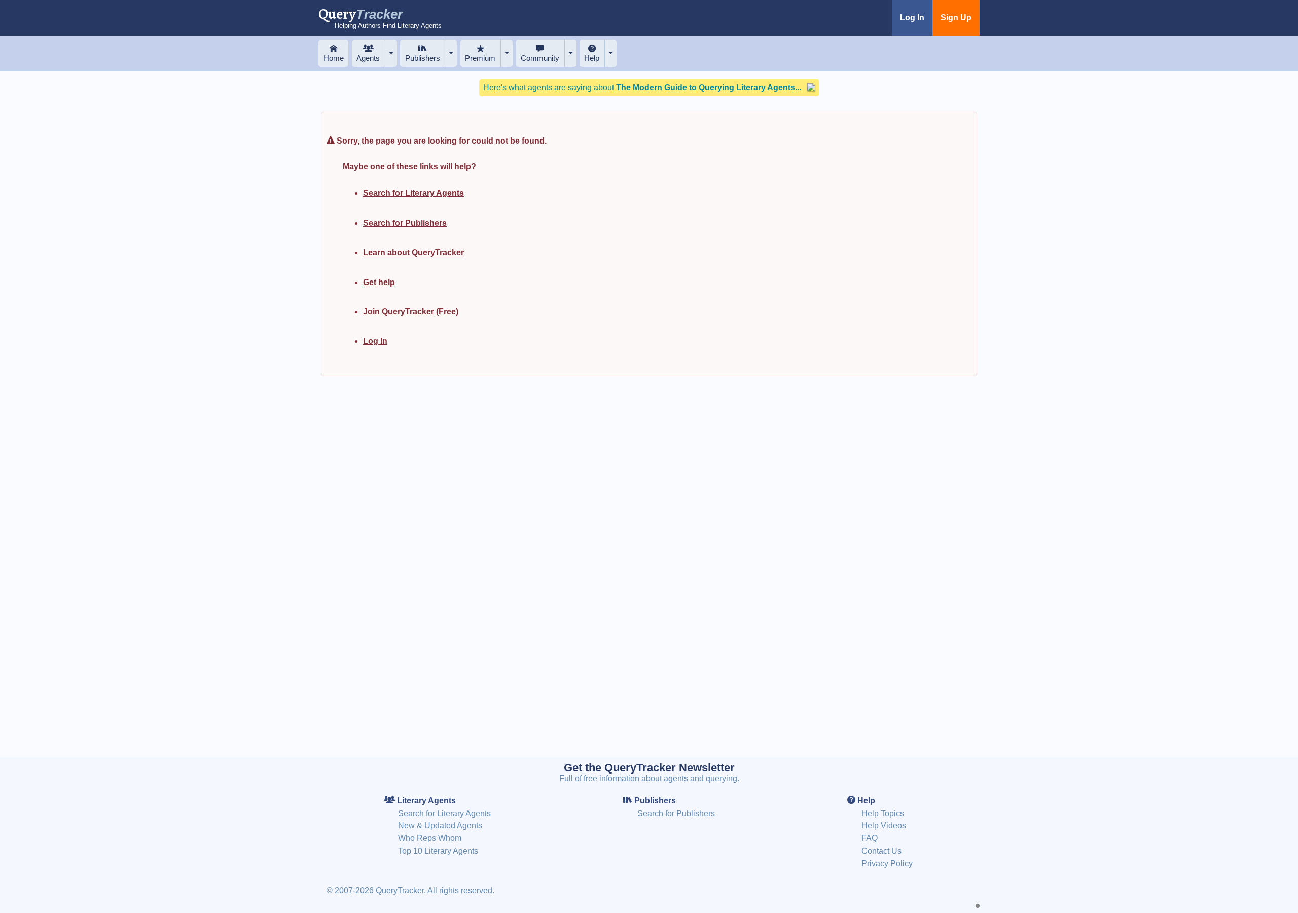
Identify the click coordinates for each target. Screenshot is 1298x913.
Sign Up (956, 17)
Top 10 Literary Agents (438, 851)
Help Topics (882, 813)
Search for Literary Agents (413, 193)
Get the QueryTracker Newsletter (649, 767)
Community (540, 58)
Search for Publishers (405, 223)
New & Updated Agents (440, 825)
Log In (912, 17)
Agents (368, 58)
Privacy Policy (887, 863)
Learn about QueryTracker (413, 252)
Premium (480, 58)
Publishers (422, 58)
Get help (379, 282)
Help (591, 58)
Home (333, 58)
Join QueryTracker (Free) (410, 311)
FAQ (869, 838)
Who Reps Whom (429, 838)
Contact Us (881, 851)
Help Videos (883, 825)
